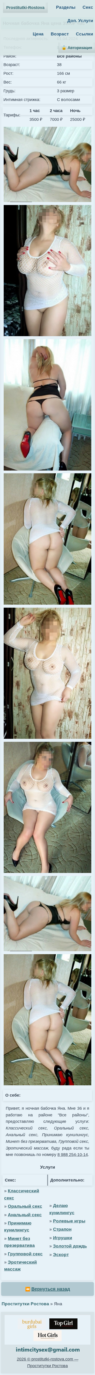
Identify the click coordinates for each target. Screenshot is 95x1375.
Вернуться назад (50, 1288)
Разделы (65, 7)
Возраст (60, 34)
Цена (38, 34)
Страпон (62, 1229)
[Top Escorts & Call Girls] (63, 1323)
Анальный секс (25, 1214)
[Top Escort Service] (32, 1323)
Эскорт (61, 1254)
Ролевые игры (69, 1221)
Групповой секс (25, 1253)
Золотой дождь (70, 1246)
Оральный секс (25, 1206)
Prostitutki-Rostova (25, 7)
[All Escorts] (47, 1335)
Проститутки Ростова (25, 1303)
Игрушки (62, 1237)
